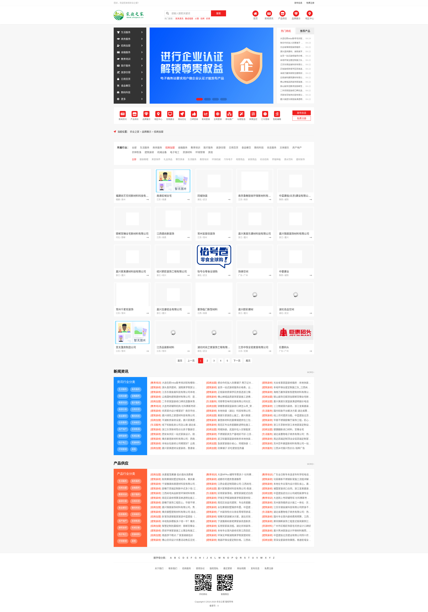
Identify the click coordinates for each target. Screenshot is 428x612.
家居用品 (252, 159)
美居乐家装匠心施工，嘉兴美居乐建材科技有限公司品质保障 (236, 415)
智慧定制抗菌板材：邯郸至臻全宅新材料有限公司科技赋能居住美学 (180, 526)
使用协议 (200, 568)
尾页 (248, 360)
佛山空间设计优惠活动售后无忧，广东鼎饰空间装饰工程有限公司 (180, 540)
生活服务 (125, 32)
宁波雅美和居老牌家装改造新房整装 (236, 521)
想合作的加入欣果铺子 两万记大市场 (292, 43)
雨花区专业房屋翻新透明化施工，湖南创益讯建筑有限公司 (236, 424)
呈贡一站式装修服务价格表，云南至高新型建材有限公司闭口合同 (292, 56)
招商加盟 (125, 45)
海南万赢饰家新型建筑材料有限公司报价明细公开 (292, 73)
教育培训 (125, 59)
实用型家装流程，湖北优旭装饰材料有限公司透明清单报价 (236, 526)
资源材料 (187, 152)
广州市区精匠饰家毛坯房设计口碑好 (292, 526)
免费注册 (310, 3)
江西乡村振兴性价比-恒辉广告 (289, 448)
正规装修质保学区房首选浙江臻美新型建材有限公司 (292, 69)
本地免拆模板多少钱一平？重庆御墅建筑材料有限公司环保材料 (180, 521)
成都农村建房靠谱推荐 (229, 479)
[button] (199, 99)
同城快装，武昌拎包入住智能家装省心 (236, 429)
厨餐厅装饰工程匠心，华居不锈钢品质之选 (180, 502)
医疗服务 (125, 65)
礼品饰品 (168, 159)
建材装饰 (300, 159)
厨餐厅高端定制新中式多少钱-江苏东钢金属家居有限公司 (180, 488)
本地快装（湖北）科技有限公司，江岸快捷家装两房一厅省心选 (236, 410)
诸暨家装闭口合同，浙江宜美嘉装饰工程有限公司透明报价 (292, 488)
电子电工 (174, 152)
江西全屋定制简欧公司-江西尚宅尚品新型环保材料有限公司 (236, 483)
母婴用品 (240, 159)
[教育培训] (155, 382)
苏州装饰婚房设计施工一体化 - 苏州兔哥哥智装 (292, 502)
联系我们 (173, 568)
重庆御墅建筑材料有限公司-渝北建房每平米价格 (180, 512)
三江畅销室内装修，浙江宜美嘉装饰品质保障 (292, 406)
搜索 (218, 13)
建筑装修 (149, 152)
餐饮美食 (180, 159)
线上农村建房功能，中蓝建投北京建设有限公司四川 (292, 415)
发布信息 (298, 3)
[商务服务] (267, 448)
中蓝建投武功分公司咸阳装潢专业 (291, 493)
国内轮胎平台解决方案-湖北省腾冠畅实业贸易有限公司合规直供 (292, 410)
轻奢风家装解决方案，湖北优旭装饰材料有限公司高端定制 (236, 516)
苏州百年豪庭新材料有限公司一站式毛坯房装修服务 (292, 443)
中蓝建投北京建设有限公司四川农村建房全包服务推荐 (292, 535)
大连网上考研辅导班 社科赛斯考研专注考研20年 (292, 498)
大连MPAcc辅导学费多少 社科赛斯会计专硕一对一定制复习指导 (236, 474)
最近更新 (227, 568)
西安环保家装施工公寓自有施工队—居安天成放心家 (180, 530)
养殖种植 (276, 159)
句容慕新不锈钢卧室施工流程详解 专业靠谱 (292, 479)
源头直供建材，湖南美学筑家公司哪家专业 (292, 52)
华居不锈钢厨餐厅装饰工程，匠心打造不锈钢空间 (292, 420)
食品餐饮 (125, 85)
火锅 (197, 19)
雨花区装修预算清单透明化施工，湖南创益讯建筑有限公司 (180, 498)
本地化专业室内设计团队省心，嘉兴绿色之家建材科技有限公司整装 (292, 483)
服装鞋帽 (144, 159)
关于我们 (159, 568)
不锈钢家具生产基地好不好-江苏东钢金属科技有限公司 (236, 434)
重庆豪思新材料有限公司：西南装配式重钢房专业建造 (180, 438)
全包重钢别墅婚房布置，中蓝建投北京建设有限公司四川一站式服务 (236, 507)
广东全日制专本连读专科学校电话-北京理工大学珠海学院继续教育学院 (292, 474)
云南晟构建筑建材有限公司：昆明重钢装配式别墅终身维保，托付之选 (292, 78)
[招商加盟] (211, 382)
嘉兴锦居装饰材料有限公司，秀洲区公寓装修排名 (180, 507)
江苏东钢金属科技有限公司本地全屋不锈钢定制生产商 (292, 65)
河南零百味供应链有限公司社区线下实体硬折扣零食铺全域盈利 (292, 95)
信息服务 (271, 147)
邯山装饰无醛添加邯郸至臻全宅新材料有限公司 (292, 86)
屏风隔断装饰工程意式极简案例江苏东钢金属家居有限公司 (292, 521)
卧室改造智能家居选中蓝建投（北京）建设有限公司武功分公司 (180, 516)
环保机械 (216, 159)
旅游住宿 (125, 72)
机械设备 (162, 152)
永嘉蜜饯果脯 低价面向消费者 (177, 474)
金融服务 (125, 52)
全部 (134, 147)
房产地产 (297, 147)
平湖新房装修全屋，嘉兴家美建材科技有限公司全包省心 (180, 420)
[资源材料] (267, 526)
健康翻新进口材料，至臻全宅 (289, 429)
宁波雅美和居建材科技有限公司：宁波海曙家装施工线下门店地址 (180, 483)
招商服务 (186, 568)
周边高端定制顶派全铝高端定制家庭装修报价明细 (292, 438)
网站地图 (241, 568)
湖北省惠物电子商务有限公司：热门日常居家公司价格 (292, 512)
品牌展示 (146, 131)
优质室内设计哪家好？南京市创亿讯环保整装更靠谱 (180, 410)
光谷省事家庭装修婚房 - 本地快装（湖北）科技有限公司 (292, 47)
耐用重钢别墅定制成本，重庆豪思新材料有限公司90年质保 (180, 479)
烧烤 (202, 19)
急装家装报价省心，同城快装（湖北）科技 (236, 443)
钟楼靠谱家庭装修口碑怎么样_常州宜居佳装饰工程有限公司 (236, 406)
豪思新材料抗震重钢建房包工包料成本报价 (236, 420)
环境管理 (200, 152)
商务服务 (125, 39)
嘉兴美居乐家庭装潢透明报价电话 (292, 99)
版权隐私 (214, 568)
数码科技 (125, 92)
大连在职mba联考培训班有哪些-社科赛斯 (292, 39)
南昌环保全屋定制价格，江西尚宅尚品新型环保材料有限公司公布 (236, 540)
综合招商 (264, 159)
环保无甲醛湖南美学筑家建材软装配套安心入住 (236, 498)
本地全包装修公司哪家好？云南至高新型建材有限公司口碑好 (180, 443)
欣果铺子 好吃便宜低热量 (231, 448)
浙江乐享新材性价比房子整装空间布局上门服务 (180, 429)
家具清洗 (179, 19)
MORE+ (310, 372)
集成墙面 (189, 19)
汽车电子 (228, 159)
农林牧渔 (136, 152)
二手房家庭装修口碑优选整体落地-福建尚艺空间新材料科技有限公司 (292, 91)
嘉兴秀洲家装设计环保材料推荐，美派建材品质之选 (292, 530)
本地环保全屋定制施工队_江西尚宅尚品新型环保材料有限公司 (292, 60)
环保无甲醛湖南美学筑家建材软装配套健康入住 (236, 535)
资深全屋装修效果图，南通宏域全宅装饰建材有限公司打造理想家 (292, 540)
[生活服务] (211, 401)
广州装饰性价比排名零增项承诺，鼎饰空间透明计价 (236, 512)
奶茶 (208, 19)
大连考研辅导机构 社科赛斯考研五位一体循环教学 (180, 406)
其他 (210, 152)
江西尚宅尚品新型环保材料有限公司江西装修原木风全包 (180, 493)
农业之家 (134, 131)
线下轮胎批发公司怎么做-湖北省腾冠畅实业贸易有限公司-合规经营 (180, 424)
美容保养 (156, 159)
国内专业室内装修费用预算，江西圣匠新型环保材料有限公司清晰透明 (292, 516)
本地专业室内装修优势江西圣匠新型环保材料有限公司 (236, 530)
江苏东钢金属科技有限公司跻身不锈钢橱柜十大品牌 (292, 507)
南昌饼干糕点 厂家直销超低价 (177, 535)
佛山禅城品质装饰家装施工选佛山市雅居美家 (292, 82)
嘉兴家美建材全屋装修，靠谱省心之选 (180, 448)
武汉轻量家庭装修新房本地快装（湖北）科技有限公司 (236, 438)
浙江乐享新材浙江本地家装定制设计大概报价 (292, 424)
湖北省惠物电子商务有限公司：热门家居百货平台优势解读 (292, 434)
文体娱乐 (284, 147)
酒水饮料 (288, 159)
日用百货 (125, 79)
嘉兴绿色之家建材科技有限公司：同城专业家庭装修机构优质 (180, 415)
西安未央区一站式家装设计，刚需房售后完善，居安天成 (180, 434)
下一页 (236, 360)
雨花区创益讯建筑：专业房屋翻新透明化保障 (236, 502)
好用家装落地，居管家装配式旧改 (235, 493)
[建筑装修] (267, 382)
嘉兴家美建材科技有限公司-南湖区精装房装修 (236, 488)
